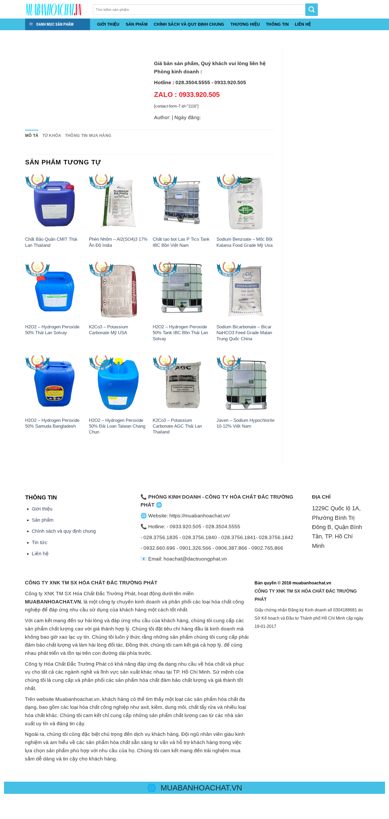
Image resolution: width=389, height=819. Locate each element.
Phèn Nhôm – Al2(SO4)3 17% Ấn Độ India (118, 242)
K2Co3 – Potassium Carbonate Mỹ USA (108, 329)
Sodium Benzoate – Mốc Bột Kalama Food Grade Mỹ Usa (244, 242)
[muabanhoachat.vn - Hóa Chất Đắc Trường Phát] (55, 9)
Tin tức (39, 542)
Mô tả (32, 135)
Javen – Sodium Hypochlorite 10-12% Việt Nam (245, 423)
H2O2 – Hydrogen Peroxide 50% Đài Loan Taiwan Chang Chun (117, 426)
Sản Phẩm (137, 24)
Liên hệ (40, 553)
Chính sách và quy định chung (189, 24)
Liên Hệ (303, 24)
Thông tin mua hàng (88, 135)
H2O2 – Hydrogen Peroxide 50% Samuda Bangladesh (52, 423)
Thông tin (277, 24)
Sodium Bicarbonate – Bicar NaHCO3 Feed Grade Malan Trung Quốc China (244, 332)
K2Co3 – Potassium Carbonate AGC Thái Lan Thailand (177, 426)
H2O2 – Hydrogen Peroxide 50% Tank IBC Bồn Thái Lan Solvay (180, 332)
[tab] (32, 136)
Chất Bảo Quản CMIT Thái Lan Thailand (51, 242)
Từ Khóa (51, 135)
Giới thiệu (108, 24)
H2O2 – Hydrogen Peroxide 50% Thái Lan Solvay (52, 329)
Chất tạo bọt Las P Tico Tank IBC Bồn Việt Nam (181, 242)
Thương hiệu (245, 24)
